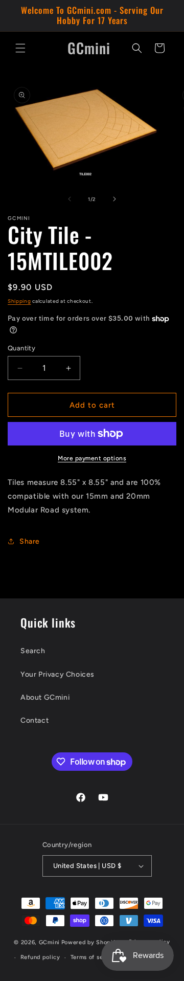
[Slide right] (114, 199)
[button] (20, 48)
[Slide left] (69, 199)
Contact (34, 720)
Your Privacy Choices (57, 674)
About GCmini (45, 697)
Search (32, 650)
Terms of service (94, 957)
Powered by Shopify (90, 942)
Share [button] (29, 541)
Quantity (21, 348)
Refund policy (40, 957)
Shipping (19, 301)
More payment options (92, 458)
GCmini (49, 942)
